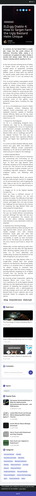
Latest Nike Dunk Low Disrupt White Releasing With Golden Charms (20, 415)
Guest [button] (32, 1)
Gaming (6, 464)
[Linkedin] (26, 10)
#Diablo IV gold (27, 300)
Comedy (18, 454)
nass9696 (14, 419)
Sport (5, 478)
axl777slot (15, 428)
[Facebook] (20, 10)
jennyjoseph (15, 436)
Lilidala (10, 41)
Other (23, 478)
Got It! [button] (18, 493)
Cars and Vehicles (9, 454)
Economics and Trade (10, 458)
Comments (29, 41)
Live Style (25, 464)
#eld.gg (6, 300)
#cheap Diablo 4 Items (15, 300)
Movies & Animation (20, 461)
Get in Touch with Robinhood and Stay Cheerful (20, 433)
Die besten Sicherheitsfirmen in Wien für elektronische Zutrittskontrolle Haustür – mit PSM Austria (21, 403)
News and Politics (16, 468)
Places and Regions (9, 475)
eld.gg (31, 292)
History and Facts (16, 464)
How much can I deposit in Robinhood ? (19, 442)
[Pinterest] (29, 10)
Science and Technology (24, 475)
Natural (6, 468)
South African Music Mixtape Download (20, 424)
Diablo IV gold (16, 76)
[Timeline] (17, 10)
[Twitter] (23, 10)
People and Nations (9, 471)
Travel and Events (14, 478)
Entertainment (9, 22)
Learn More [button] (22, 489)
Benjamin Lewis (16, 408)
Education (21, 458)
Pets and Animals (22, 471)
